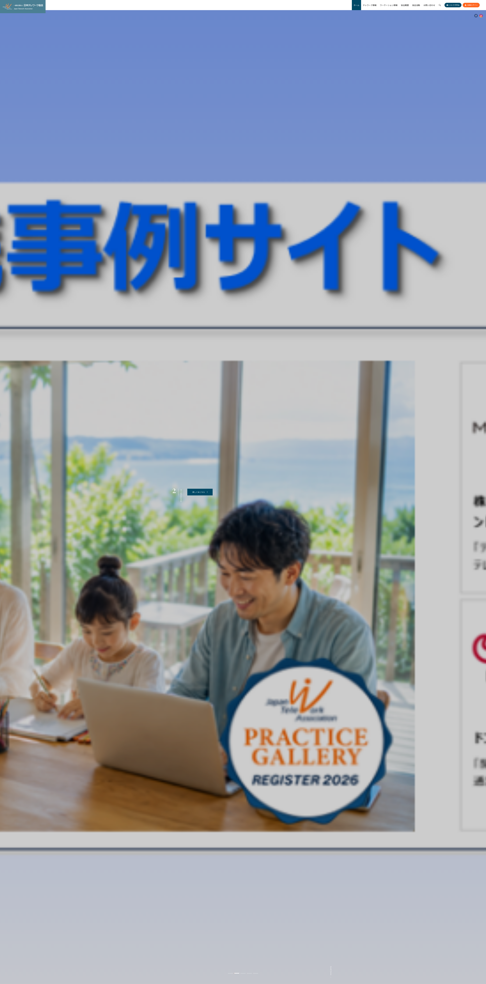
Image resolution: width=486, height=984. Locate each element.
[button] (230, 973)
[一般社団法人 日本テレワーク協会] (23, 6)
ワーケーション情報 (389, 5)
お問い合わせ (429, 5)
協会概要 (405, 5)
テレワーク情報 (370, 5)
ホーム (356, 5)
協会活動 (416, 5)
